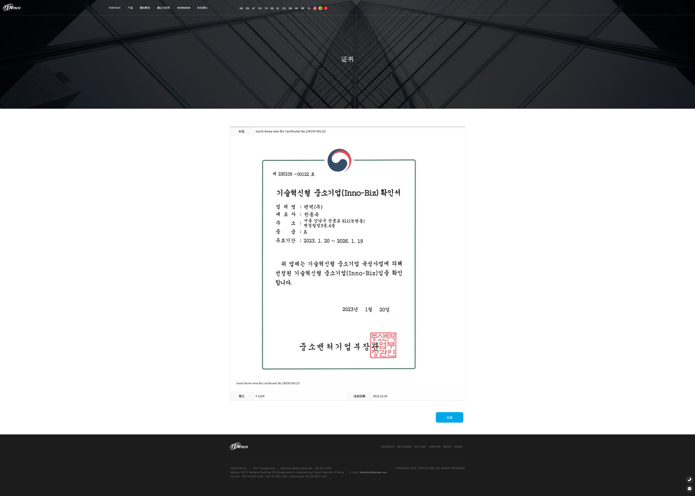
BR (302, 8)
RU (290, 8)
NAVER (447, 446)
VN (272, 8)
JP (253, 8)
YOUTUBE (420, 446)
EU (309, 8)
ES (284, 8)
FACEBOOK (387, 446)
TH (266, 8)
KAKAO (458, 446)
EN (247, 8)
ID (278, 8)
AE (296, 8)
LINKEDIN (434, 446)
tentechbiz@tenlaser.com (373, 472)
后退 (449, 417)
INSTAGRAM (404, 446)
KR (241, 8)
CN (260, 8)
